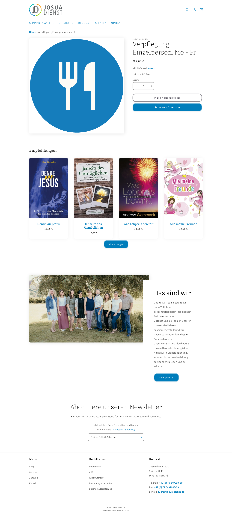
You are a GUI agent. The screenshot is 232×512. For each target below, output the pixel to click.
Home (32, 32)
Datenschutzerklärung (123, 429)
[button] (44, 23)
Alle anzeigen (116, 244)
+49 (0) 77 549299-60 (170, 482)
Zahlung (33, 477)
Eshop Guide (124, 510)
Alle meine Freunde (183, 224)
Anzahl (136, 80)
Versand (151, 68)
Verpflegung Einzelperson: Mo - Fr (57, 32)
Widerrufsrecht (96, 477)
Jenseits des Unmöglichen (93, 225)
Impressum (95, 466)
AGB (91, 472)
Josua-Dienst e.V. (119, 507)
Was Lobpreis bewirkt (138, 224)
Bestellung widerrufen (100, 483)
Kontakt (33, 483)
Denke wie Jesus (48, 224)
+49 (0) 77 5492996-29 (166, 487)
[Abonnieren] (140, 437)
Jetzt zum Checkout (167, 107)
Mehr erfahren (166, 377)
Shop (31, 466)
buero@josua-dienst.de (171, 491)
